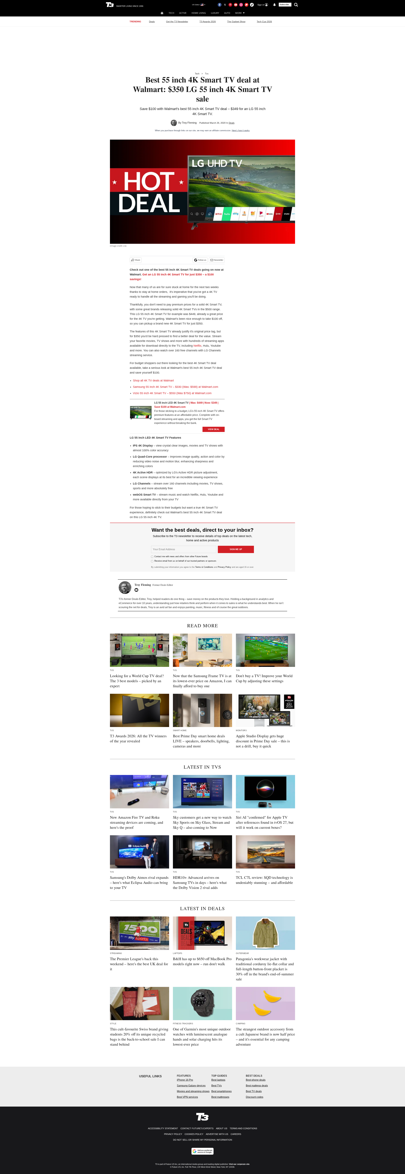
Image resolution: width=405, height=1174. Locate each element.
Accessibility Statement (163, 1128)
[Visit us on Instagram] (241, 5)
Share (137, 260)
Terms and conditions (243, 1128)
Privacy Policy (224, 567)
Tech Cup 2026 (264, 21)
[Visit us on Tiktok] (252, 5)
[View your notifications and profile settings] (274, 5)
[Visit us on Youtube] (236, 5)
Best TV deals (254, 1091)
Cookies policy (194, 1134)
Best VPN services (187, 1097)
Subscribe (284, 4)
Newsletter (218, 260)
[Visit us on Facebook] (219, 5)
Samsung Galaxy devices (191, 1085)
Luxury (215, 12)
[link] (141, 413)
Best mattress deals (257, 1085)
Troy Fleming (189, 122)
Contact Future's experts (197, 1128)
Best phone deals (255, 1080)
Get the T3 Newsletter (177, 21)
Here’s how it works (241, 130)
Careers (236, 1134)
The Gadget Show (236, 21)
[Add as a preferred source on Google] (202, 1151)
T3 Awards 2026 (207, 21)
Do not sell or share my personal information (202, 1140)
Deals (152, 21)
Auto (227, 12)
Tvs (207, 73)
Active (183, 12)
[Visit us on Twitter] (225, 5)
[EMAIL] (137, 590)
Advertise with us (217, 1134)
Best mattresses (220, 1097)
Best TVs (216, 1085)
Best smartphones (221, 1091)
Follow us (202, 260)
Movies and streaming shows (193, 1091)
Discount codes (254, 1097)
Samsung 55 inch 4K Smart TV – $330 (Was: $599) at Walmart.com (175, 386)
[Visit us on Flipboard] (246, 5)
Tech (171, 12)
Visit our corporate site (239, 1164)
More (238, 12)
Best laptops (218, 1080)
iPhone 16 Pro (185, 1080)
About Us (221, 1128)
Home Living (199, 12)
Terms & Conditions (204, 567)
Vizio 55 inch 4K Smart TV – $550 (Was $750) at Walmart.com (172, 393)
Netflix (197, 345)
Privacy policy (173, 1134)
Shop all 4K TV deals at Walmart (153, 380)
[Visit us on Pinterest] (230, 5)
